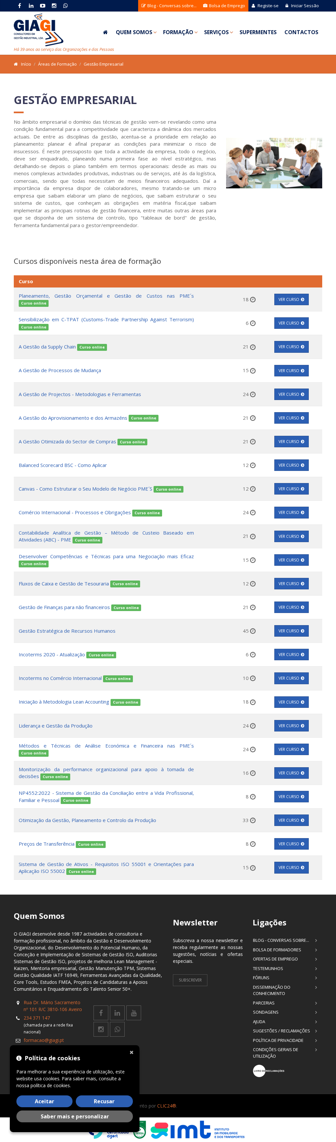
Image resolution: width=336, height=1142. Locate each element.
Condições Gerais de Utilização (275, 1053)
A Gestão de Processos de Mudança (60, 370)
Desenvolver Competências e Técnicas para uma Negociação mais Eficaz (106, 556)
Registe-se (268, 6)
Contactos (301, 32)
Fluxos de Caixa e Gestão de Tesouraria (64, 583)
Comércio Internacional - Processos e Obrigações (75, 512)
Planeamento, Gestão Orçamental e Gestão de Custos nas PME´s (106, 295)
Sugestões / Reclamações (281, 1031)
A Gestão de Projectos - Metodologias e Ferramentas (80, 394)
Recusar (104, 1101)
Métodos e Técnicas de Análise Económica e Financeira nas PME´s (106, 745)
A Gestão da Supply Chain (47, 346)
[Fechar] (133, 1051)
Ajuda (259, 1022)
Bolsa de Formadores (277, 950)
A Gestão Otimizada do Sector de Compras (67, 441)
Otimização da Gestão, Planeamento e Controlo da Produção (87, 820)
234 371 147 (37, 1018)
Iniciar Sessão (304, 6)
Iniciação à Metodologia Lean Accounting (64, 701)
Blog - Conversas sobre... (171, 6)
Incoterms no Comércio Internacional (61, 678)
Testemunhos (268, 968)
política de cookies (50, 1085)
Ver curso (289, 299)
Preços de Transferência (46, 843)
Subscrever (190, 980)
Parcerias (264, 1003)
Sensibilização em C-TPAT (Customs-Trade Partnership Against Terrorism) (106, 319)
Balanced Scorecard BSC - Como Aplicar (63, 465)
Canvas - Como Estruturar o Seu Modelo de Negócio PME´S (85, 488)
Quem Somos (134, 32)
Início (26, 64)
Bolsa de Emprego (226, 6)
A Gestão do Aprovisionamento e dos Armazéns (74, 417)
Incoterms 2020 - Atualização (52, 654)
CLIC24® (166, 1106)
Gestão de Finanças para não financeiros (64, 607)
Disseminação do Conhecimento (271, 990)
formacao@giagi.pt (44, 1040)
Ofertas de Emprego (275, 959)
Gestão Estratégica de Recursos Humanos (67, 630)
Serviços (216, 32)
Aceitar (44, 1101)
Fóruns (261, 978)
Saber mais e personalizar (75, 1116)
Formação (178, 32)
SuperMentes (258, 32)
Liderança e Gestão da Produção (56, 725)
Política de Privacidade (278, 1040)
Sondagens (266, 1012)
